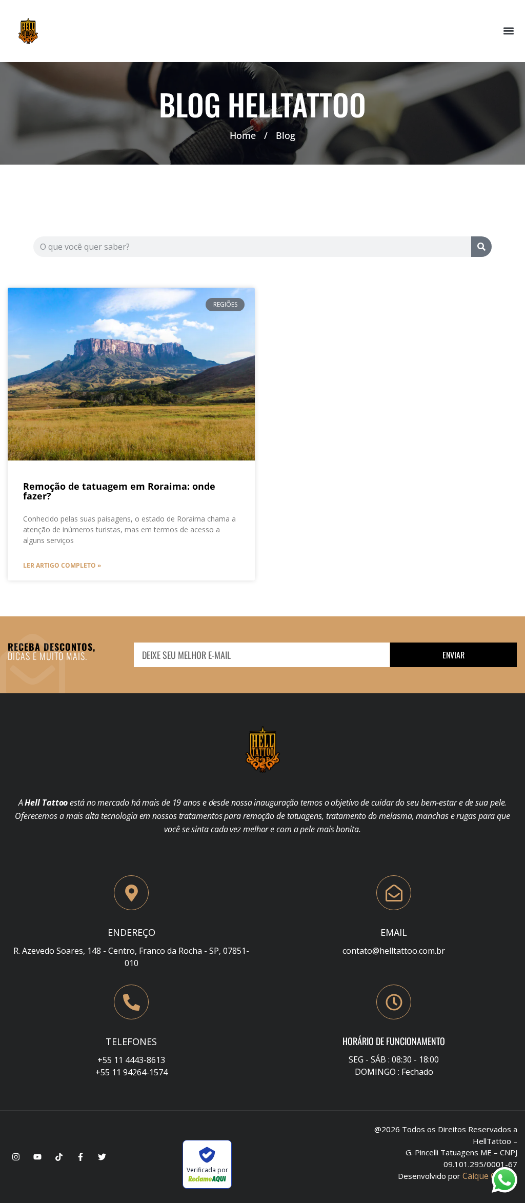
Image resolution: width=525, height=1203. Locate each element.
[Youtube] (37, 1157)
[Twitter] (102, 1157)
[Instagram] (16, 1157)
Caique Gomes (489, 1175)
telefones (131, 1041)
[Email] (393, 892)
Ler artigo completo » (62, 565)
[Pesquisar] (481, 246)
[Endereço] (131, 892)
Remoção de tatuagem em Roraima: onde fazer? (119, 491)
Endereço (131, 932)
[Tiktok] (59, 1157)
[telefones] (131, 1002)
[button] (508, 31)
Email (393, 932)
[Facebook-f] (80, 1157)
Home (243, 135)
